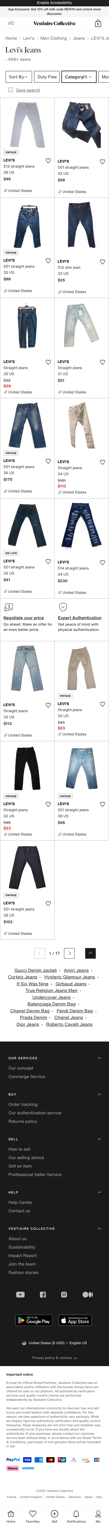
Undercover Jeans (51, 997)
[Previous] (39, 953)
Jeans (79, 38)
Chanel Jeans (68, 1017)
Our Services (23, 1058)
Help (13, 1192)
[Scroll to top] (90, 953)
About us (17, 1238)
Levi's (28, 38)
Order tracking (23, 1104)
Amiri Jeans (76, 970)
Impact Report (22, 1255)
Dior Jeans (28, 1024)
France (11, 1497)
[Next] (69, 953)
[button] (98, 23)
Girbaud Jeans (71, 984)
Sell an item (20, 1166)
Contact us (19, 1211)
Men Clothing (53, 38)
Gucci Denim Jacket (35, 970)
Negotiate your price (23, 617)
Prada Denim (33, 1017)
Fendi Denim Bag (75, 1011)
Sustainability (21, 1247)
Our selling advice (26, 1157)
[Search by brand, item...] (10, 23)
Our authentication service (34, 1113)
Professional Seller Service (35, 1174)
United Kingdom (31, 1497)
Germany (74, 1497)
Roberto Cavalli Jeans (69, 1024)
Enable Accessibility (54, 3)
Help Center (20, 1202)
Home (11, 38)
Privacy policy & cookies (52, 1357)
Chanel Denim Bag (30, 1011)
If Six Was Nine (32, 984)
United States (55, 1497)
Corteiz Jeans (22, 977)
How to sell (19, 1149)
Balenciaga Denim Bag (52, 1004)
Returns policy (22, 1121)
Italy (99, 1497)
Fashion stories (23, 1272)
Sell (13, 1139)
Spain (89, 1497)
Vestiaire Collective (31, 1229)
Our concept (20, 1068)
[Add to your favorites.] (48, 161)
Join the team (22, 1264)
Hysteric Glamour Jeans (69, 977)
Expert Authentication (80, 617)
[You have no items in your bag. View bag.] (98, 23)
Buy (12, 1094)
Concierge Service (26, 1076)
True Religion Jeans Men (51, 990)
